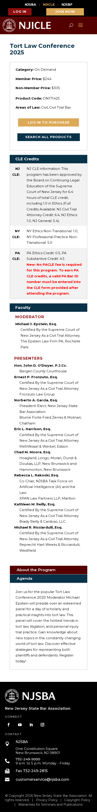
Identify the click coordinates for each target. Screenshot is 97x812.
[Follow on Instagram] (42, 724)
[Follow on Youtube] (19, 724)
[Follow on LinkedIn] (31, 724)
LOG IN (19, 12)
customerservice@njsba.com (42, 779)
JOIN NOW (65, 12)
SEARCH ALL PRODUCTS (48, 137)
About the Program (36, 570)
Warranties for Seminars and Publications (50, 804)
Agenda (24, 578)
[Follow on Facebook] (8, 724)
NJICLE (49, 5)
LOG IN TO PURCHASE (48, 122)
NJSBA (30, 5)
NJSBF (67, 5)
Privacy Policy (47, 800)
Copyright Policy (77, 800)
